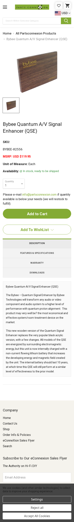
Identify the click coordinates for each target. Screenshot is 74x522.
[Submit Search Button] (66, 21)
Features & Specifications (37, 253)
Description (37, 243)
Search (7, 446)
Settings (37, 499)
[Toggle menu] (5, 7)
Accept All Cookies (37, 516)
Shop (6, 429)
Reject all (37, 508)
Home (7, 418)
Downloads (37, 272)
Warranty (37, 263)
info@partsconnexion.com (39, 194)
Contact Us (10, 423)
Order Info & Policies (17, 435)
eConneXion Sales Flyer (19, 440)
